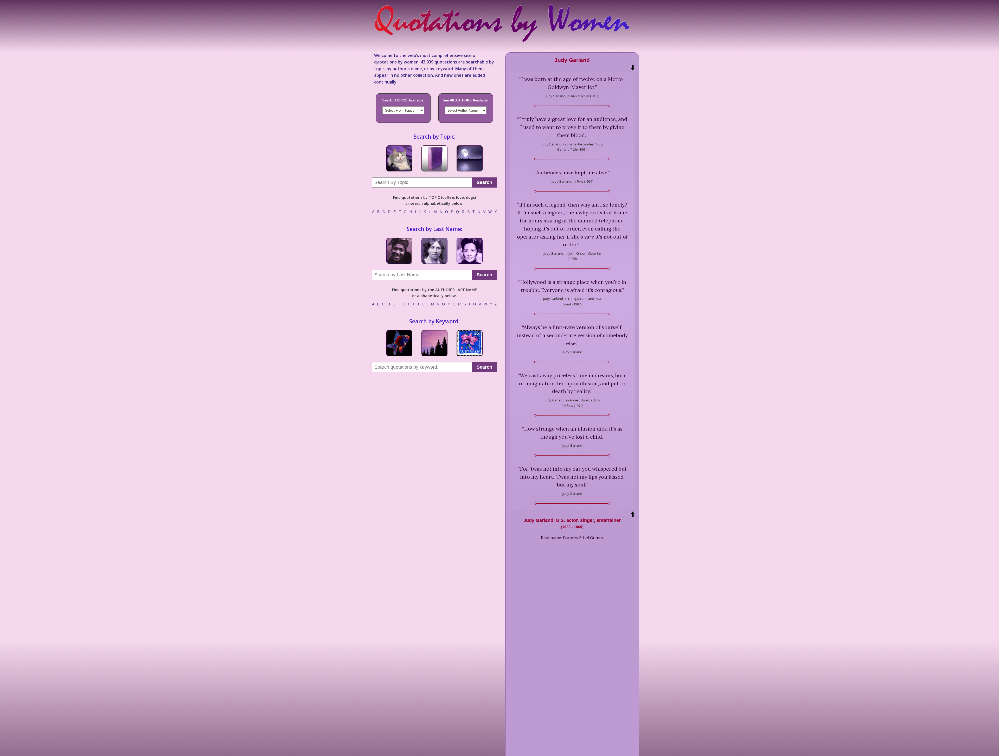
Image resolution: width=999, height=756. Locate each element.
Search (484, 182)
